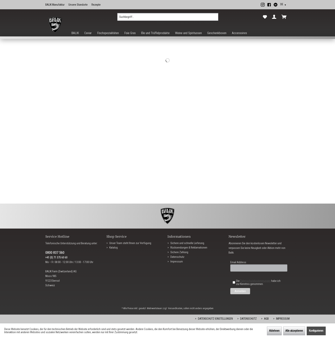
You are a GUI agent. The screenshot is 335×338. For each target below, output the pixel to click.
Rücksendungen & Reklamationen (188, 247)
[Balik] (55, 25)
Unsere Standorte (78, 4)
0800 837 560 (54, 252)
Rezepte (96, 4)
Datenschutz (177, 256)
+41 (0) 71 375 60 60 (56, 257)
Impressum (176, 261)
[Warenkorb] (285, 17)
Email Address (238, 262)
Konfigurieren (316, 330)
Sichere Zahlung (179, 252)
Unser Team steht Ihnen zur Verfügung (130, 243)
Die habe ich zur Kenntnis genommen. (258, 282)
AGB (266, 318)
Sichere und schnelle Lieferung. (187, 243)
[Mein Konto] (274, 17)
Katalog (113, 247)
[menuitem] (167, 18)
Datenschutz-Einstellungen (215, 318)
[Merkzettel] (265, 17)
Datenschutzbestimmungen (255, 280)
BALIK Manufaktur (55, 4)
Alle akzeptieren (294, 330)
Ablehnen (274, 330)
